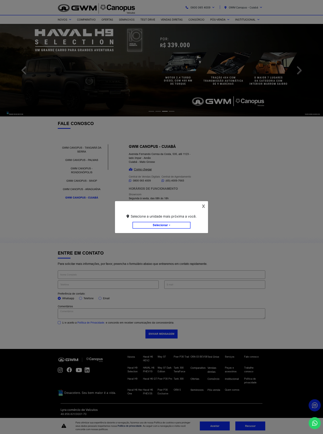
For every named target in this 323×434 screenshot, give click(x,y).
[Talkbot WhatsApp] (315, 423)
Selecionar (160, 225)
